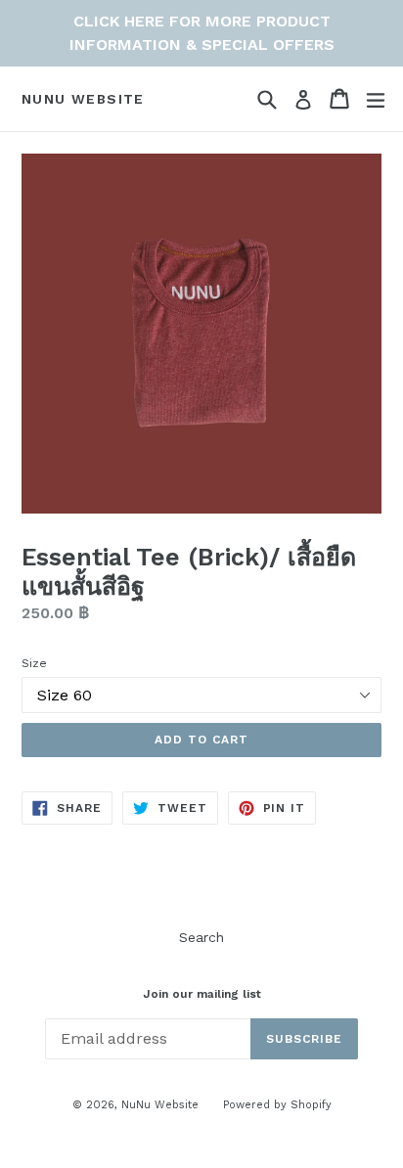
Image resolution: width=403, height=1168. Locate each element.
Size (34, 663)
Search (201, 937)
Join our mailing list (202, 994)
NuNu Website (83, 99)
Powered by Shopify (277, 1105)
